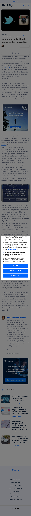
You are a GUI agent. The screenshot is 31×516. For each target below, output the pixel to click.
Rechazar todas (15, 270)
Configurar (15, 265)
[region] (15, 258)
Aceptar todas (15, 275)
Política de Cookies (13, 249)
